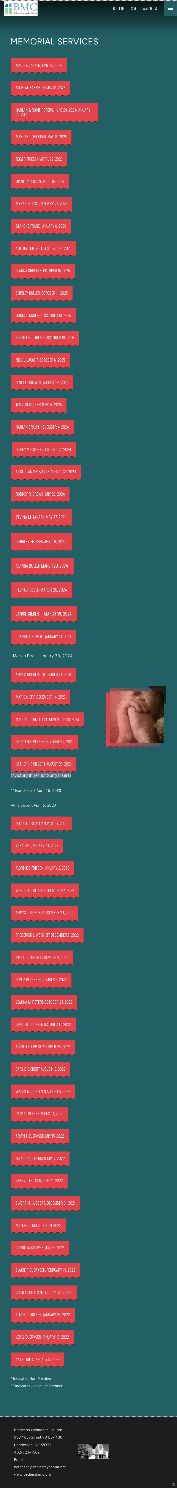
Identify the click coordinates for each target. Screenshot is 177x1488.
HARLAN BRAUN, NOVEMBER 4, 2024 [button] (42, 427)
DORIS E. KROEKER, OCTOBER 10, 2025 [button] (43, 315)
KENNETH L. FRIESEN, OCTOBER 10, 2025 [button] (45, 337)
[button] (54, 112)
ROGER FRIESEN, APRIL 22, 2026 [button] (39, 159)
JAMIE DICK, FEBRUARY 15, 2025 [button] (39, 404)
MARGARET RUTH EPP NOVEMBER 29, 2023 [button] (47, 719)
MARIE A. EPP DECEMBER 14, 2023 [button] (41, 697)
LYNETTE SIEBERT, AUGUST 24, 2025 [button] (42, 382)
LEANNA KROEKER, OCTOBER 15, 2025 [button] (43, 270)
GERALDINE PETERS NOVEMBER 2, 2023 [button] (45, 741)
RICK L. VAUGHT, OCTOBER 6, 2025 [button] (40, 360)
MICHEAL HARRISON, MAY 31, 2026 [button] (40, 87)
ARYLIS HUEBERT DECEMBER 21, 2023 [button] (43, 674)
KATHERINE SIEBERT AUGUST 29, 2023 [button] (44, 764)
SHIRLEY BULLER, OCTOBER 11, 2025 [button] (42, 293)
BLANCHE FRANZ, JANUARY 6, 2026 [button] (41, 226)
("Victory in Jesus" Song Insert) (41, 775)
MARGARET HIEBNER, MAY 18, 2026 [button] (41, 136)
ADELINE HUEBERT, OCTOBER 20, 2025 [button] (43, 248)
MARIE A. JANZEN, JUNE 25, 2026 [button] (39, 65)
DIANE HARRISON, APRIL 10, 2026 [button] (40, 181)
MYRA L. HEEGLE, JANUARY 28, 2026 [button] (41, 203)
